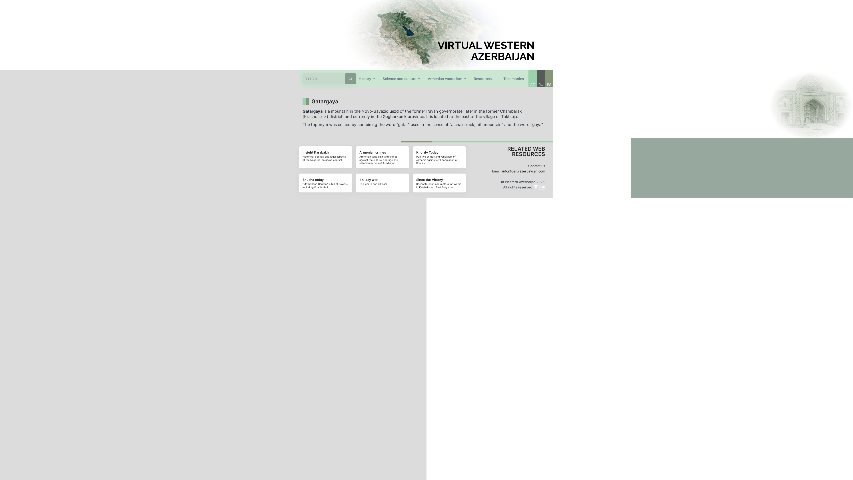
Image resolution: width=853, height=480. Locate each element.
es (549, 84)
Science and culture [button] (399, 78)
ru (540, 84)
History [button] (365, 78)
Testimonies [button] (513, 78)
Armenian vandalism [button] (445, 78)
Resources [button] (483, 78)
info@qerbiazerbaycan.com (523, 171)
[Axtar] (350, 78)
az (532, 84)
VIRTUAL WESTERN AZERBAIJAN (486, 51)
